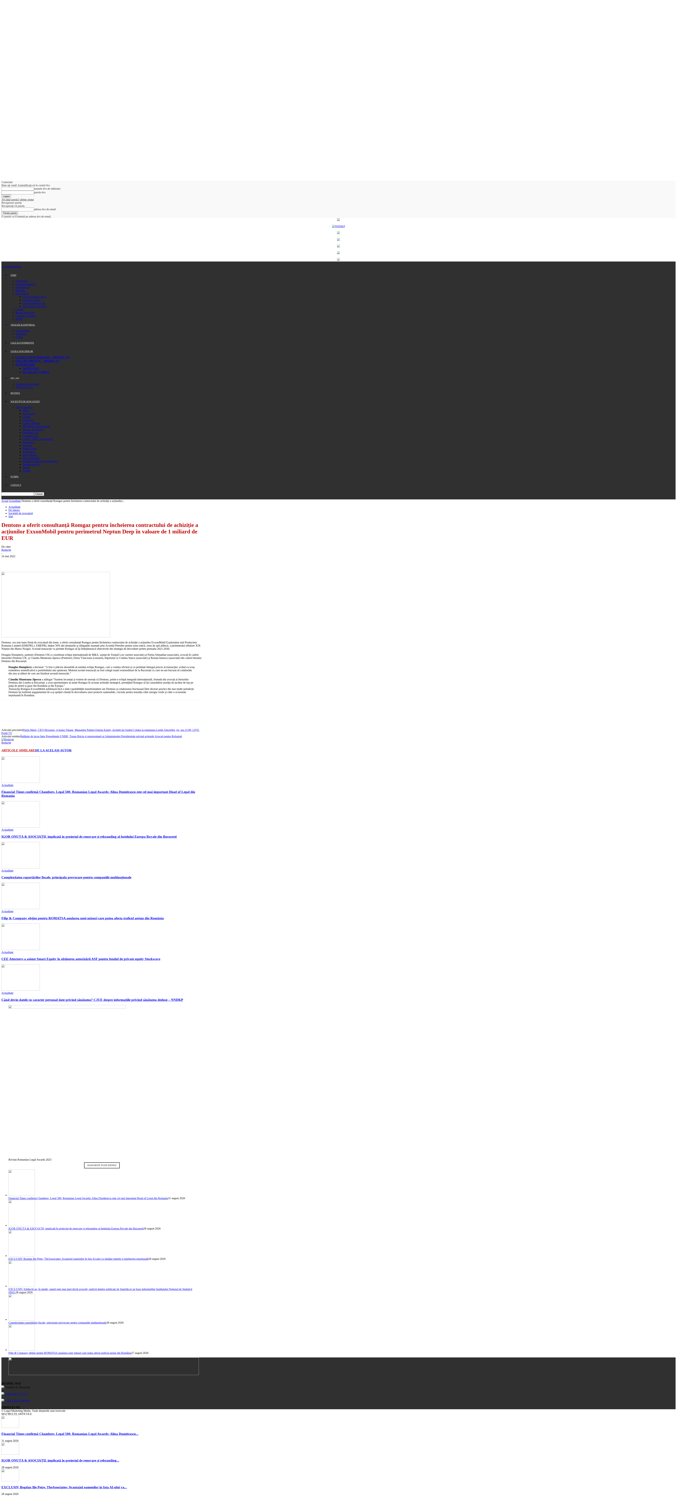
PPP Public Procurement (36, 426)
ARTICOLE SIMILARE (18, 750)
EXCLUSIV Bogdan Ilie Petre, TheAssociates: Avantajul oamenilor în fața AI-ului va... (64, 1487)
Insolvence (29, 442)
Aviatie (27, 470)
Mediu (26, 467)
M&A (26, 410)
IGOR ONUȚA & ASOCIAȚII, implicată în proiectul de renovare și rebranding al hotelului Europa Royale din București (89, 836)
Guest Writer (23, 330)
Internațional (22, 287)
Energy (27, 416)
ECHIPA (15, 476)
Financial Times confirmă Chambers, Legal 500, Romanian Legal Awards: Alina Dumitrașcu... (69, 1434)
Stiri (10, 516)
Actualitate (22, 280)
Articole (31, 368)
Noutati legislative (26, 284)
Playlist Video (36, 372)
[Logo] (1, 266)
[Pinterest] (32, 561)
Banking (27, 445)
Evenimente (22, 293)
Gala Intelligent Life (34, 303)
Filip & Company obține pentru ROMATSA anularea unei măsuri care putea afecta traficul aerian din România (82, 918)
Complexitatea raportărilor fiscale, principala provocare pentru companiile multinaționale (66, 877)
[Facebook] (7, 561)
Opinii (19, 337)
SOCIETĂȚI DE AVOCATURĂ (25, 401)
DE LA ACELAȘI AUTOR (53, 750)
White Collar (30, 448)
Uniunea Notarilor (26, 315)
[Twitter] (20, 561)
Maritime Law (30, 432)
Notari (19, 319)
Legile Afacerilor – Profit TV (43, 357)
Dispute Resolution (33, 429)
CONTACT (16, 485)
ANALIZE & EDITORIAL (23, 325)
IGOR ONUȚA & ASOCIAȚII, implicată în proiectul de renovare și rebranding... (60, 1460)
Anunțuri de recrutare (27, 384)
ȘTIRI (13, 275)
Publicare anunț (24, 387)
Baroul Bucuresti (25, 312)
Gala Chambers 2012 (34, 296)
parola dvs (39, 192)
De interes (14, 510)
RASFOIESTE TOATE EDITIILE (102, 1165)
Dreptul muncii (31, 464)
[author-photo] (7, 739)
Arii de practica (24, 407)
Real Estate (29, 413)
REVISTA (15, 393)
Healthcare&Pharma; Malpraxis (40, 461)
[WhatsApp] (45, 561)
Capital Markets (31, 423)
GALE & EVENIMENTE (22, 343)
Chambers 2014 (31, 300)
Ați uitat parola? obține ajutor (17, 199)
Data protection (31, 458)
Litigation (28, 420)
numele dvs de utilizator (47, 188)
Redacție (6, 549)
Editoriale (21, 333)
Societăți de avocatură (20, 513)
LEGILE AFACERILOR (22, 351)
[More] (58, 561)
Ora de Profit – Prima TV (38, 361)
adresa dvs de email (45, 209)
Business (20, 290)
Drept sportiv (30, 454)
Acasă (4, 500)
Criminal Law (30, 435)
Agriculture (29, 451)
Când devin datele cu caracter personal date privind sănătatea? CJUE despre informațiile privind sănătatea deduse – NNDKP (92, 1000)
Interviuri (25, 365)
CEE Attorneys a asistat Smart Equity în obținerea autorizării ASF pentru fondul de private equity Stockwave (80, 959)
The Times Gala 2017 (35, 306)
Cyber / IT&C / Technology (38, 439)
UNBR (20, 309)
